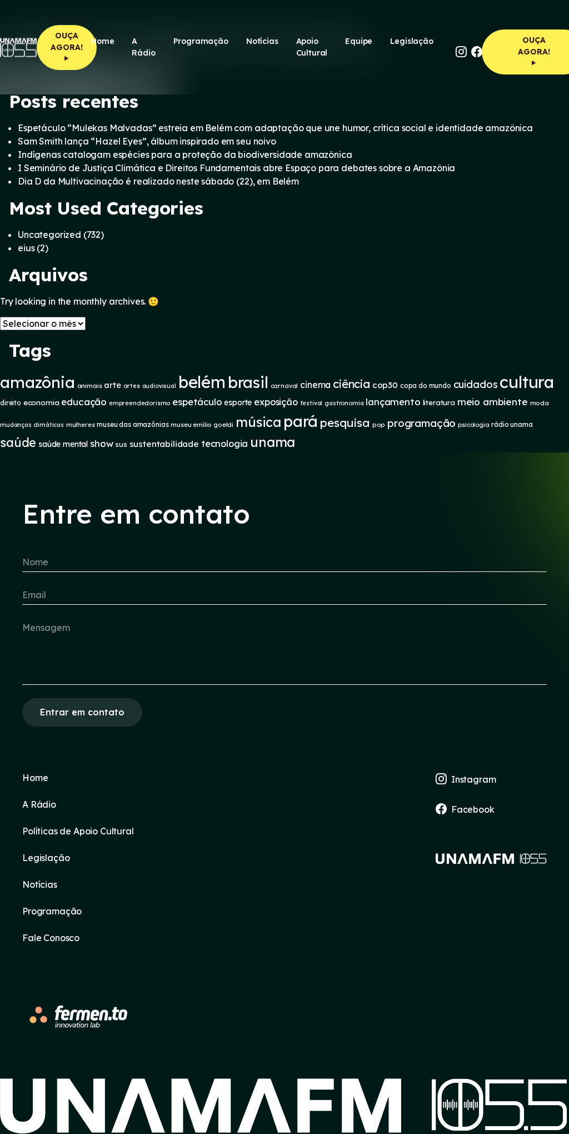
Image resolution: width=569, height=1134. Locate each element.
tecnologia (224, 443)
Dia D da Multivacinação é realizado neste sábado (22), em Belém (158, 181)
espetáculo (197, 401)
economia (41, 402)
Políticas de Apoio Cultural (78, 831)
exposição (276, 401)
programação (421, 423)
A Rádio (39, 804)
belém (202, 382)
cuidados (475, 384)
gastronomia (344, 403)
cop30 (385, 385)
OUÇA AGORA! (67, 41)
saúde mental (63, 444)
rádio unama (511, 424)
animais (89, 385)
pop (379, 424)
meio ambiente (492, 401)
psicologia (473, 425)
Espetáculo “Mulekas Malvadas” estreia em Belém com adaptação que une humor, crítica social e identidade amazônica (275, 127)
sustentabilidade (164, 444)
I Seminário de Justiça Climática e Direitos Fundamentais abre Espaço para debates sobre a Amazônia (236, 167)
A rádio (143, 47)
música (258, 422)
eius (26, 247)
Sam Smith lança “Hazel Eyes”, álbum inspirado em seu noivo (147, 141)
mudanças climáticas (32, 425)
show (101, 443)
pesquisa (345, 422)
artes (131, 386)
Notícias (262, 41)
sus (121, 444)
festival (311, 403)
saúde (18, 442)
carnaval (284, 386)
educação (84, 401)
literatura (439, 402)
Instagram (473, 779)
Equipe (358, 41)
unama (272, 442)
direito (10, 403)
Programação (200, 41)
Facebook (473, 809)
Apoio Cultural (312, 47)
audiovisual (159, 386)
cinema (315, 384)
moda (539, 403)
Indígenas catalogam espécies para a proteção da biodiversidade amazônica (185, 154)
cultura (527, 382)
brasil (248, 382)
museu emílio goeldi (202, 424)
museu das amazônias (132, 424)
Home (102, 41)
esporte (238, 402)
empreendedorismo (139, 403)
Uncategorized (49, 234)
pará (300, 421)
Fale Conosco (50, 937)
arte (112, 385)
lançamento (393, 401)
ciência (351, 384)
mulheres (80, 425)
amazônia (37, 382)
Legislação (411, 41)
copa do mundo (425, 385)
